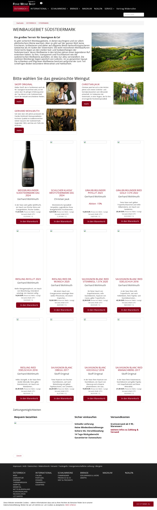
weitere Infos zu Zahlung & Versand (124, 430)
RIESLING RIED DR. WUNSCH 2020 (61, 280)
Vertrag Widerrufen (126, 8)
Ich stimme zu (143, 504)
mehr (19, 101)
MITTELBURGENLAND (21, 489)
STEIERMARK (44, 23)
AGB (24, 466)
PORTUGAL (39, 478)
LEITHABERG (18, 496)
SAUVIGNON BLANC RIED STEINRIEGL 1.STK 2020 (95, 280)
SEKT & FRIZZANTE (65, 480)
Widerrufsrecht (44, 466)
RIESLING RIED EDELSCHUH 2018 (28, 369)
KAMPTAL (17, 485)
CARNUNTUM (18, 478)
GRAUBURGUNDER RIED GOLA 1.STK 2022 (129, 191)
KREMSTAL (17, 487)
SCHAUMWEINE (59, 8)
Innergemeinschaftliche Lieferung (81, 466)
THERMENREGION (20, 482)
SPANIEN (38, 480)
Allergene (98, 466)
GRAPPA (83, 478)
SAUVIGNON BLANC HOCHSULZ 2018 (95, 369)
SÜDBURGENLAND (20, 491)
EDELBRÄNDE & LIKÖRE (89, 475)
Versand (54, 466)
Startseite (20, 23)
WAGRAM (16, 480)
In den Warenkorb (29, 221)
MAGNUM (87, 8)
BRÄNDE (74, 8)
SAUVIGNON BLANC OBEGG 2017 (61, 369)
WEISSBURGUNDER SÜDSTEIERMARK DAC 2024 (28, 193)
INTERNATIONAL (38, 8)
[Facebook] (142, 467)
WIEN (15, 475)
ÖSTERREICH (20, 8)
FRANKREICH (40, 482)
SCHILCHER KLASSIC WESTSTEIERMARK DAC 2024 (61, 193)
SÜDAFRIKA (39, 485)
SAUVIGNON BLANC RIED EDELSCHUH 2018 (129, 280)
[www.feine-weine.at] (24, 3)
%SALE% (98, 8)
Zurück (18, 456)
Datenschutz (32, 466)
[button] (40, 3)
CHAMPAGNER (63, 475)
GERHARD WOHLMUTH (27, 110)
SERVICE (109, 8)
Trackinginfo (63, 466)
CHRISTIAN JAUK (91, 84)
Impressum (17, 466)
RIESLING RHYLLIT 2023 (28, 279)
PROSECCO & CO (64, 478)
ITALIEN (38, 475)
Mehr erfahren (70, 505)
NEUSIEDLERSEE (19, 494)
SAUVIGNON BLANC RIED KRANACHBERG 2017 (129, 369)
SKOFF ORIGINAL (24, 84)
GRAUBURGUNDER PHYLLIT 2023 (95, 191)
